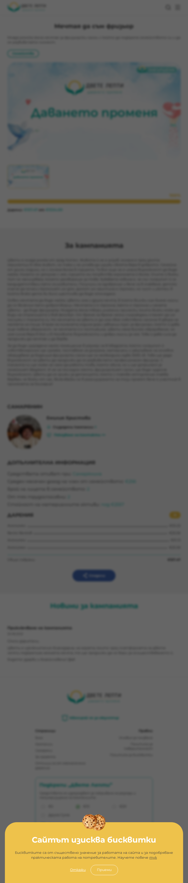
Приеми (104, 870)
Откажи (78, 870)
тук (153, 857)
